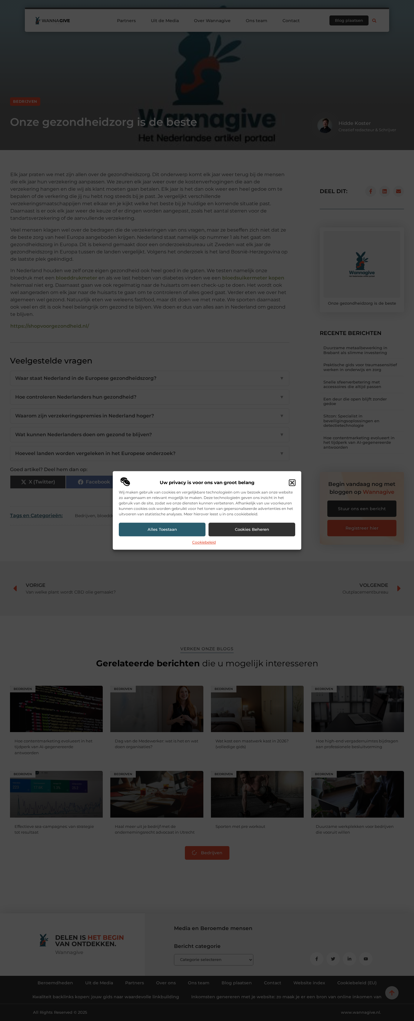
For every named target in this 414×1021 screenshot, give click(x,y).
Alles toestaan (162, 529)
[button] (292, 483)
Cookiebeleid (204, 542)
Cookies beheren (252, 529)
